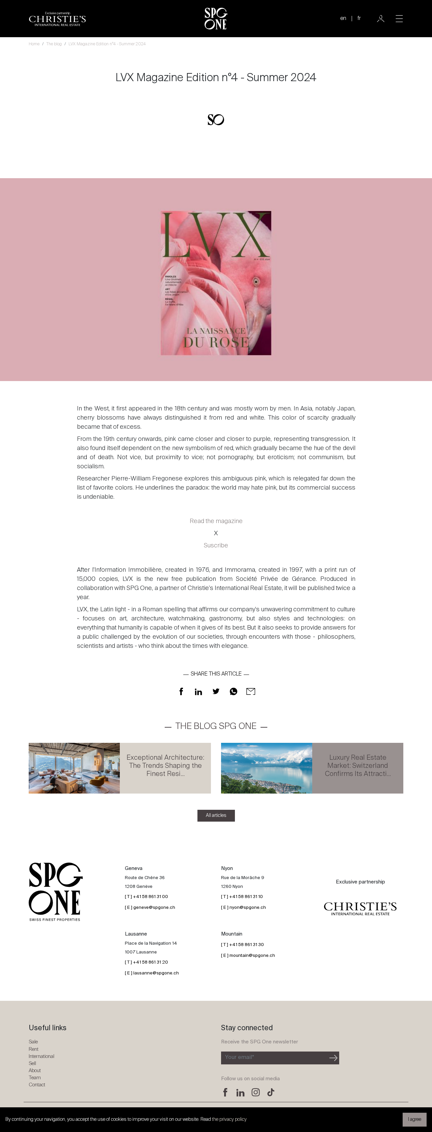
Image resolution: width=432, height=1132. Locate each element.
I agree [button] (414, 1119)
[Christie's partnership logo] (360, 909)
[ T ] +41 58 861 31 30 (242, 945)
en (343, 18)
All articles (216, 815)
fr (359, 18)
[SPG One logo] (216, 18)
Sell (32, 1063)
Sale (33, 1041)
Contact (37, 1084)
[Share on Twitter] (216, 691)
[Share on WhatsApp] (233, 691)
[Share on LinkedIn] (198, 691)
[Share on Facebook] (181, 691)
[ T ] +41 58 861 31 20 (146, 962)
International (41, 1056)
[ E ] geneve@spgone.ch (150, 907)
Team (35, 1077)
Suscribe (216, 546)
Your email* (239, 1057)
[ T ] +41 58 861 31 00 (146, 897)
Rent (33, 1049)
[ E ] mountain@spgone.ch (248, 955)
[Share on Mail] (250, 691)
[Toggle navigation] (399, 19)
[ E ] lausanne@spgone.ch (152, 973)
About (35, 1070)
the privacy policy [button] (229, 1119)
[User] (380, 19)
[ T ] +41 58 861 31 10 (242, 897)
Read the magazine (216, 521)
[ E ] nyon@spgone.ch (243, 907)
